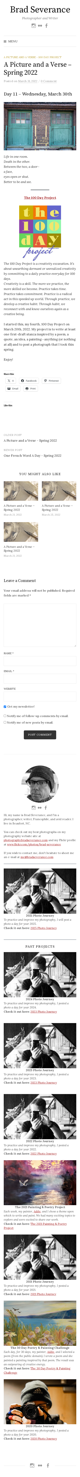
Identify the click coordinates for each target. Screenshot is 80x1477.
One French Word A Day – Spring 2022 (32, 456)
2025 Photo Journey (44, 928)
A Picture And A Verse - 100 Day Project (33, 57)
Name (9, 653)
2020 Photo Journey (44, 1438)
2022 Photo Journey (44, 1153)
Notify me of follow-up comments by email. (37, 716)
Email (9, 671)
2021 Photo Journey (43, 1294)
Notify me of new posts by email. (30, 722)
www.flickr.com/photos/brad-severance (34, 844)
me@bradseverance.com (36, 857)
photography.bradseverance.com (26, 840)
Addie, (37, 1211)
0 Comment (49, 81)
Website (10, 688)
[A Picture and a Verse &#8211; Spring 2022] (21, 491)
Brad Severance (40, 9)
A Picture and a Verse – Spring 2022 (30, 441)
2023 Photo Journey (44, 1011)
